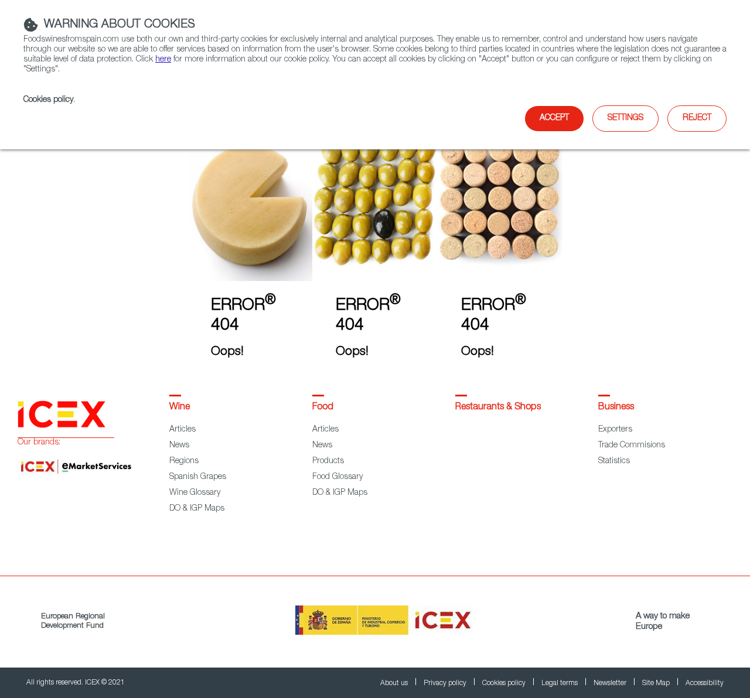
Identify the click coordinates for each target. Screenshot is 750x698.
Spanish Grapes (197, 477)
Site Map (656, 683)
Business (616, 407)
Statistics (614, 461)
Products (328, 461)
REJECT (697, 118)
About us (395, 683)
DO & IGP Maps (196, 509)
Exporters (615, 430)
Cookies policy (48, 100)
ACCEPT (554, 118)
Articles (182, 430)
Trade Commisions (631, 446)
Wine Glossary (194, 493)
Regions (184, 461)
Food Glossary (337, 477)
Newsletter (611, 683)
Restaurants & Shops (498, 407)
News (179, 446)
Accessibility (705, 683)
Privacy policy (446, 683)
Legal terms (560, 683)
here (163, 60)
